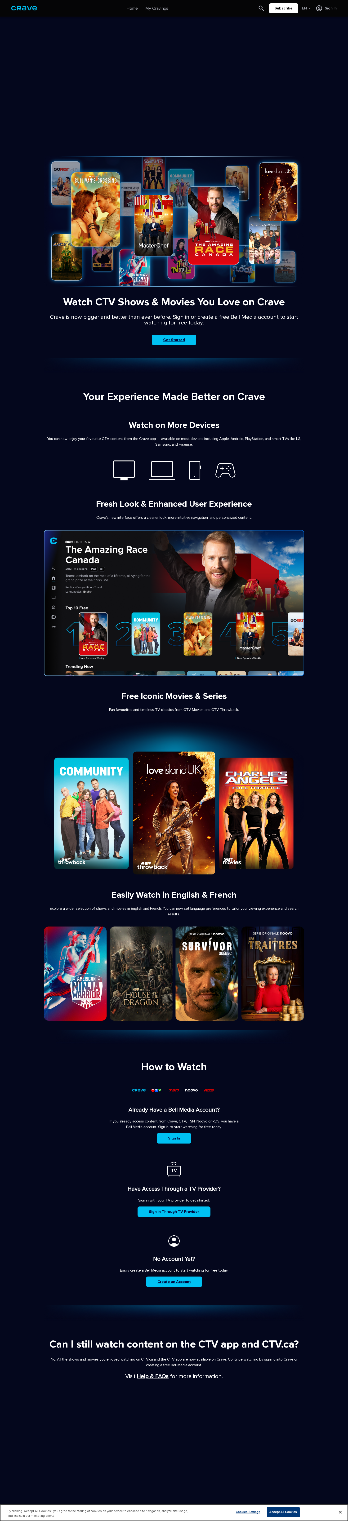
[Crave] (24, 8)
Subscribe (284, 8)
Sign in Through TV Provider (174, 1211)
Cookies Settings (248, 1512)
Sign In (174, 1138)
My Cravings (156, 8)
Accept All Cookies (283, 1512)
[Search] (261, 8)
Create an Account (174, 1281)
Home (132, 8)
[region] (174, 1512)
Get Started (174, 339)
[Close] (340, 1512)
